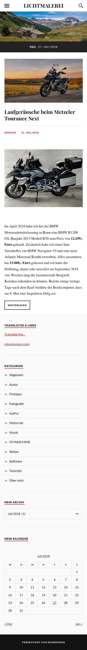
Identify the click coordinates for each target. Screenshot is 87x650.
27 (54, 603)
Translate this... (14, 334)
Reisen (14, 451)
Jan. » (79, 624)
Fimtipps (15, 394)
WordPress (56, 642)
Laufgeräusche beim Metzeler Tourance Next (39, 115)
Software (15, 461)
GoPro (14, 413)
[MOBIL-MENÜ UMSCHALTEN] (6, 5)
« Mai (8, 624)
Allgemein (16, 375)
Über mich (16, 480)
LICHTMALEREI (44, 5)
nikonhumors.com (17, 344)
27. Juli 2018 (30, 132)
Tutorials (15, 471)
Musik (13, 432)
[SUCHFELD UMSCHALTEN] (80, 5)
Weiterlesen (17, 305)
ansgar (10, 132)
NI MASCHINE (19, 442)
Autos (13, 384)
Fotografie (16, 403)
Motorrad (16, 423)
